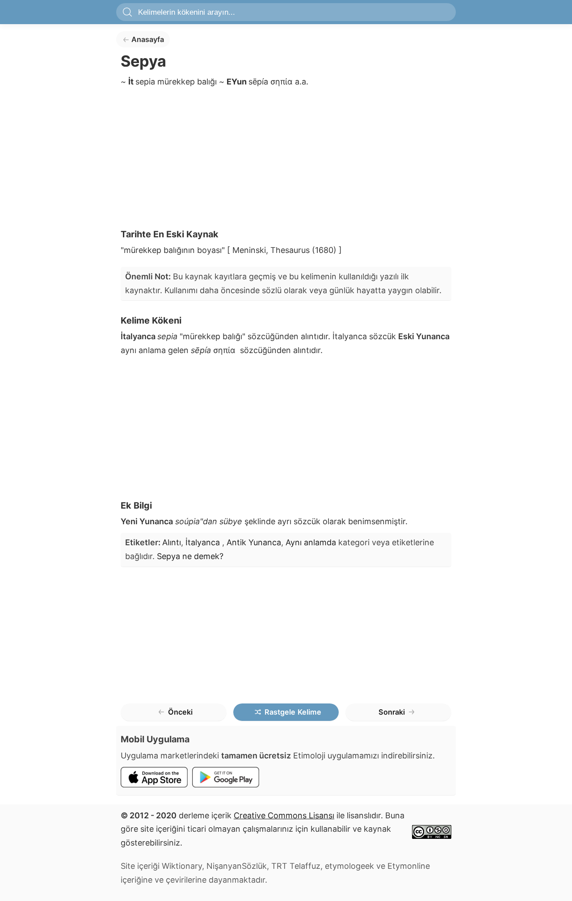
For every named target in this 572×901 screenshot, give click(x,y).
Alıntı (171, 542)
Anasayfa (147, 39)
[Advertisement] (286, 160)
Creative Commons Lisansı (284, 815)
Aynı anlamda (311, 542)
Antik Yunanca (254, 542)
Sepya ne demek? (190, 556)
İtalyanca (203, 542)
